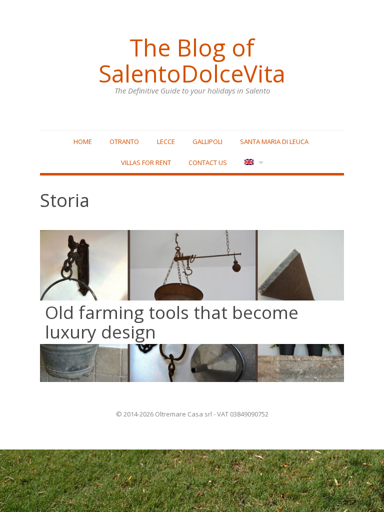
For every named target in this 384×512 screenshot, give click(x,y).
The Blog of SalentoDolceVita (192, 61)
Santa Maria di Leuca (274, 141)
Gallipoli (207, 141)
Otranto (124, 141)
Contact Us (207, 162)
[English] (253, 162)
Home (83, 141)
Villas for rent (146, 162)
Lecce (166, 141)
